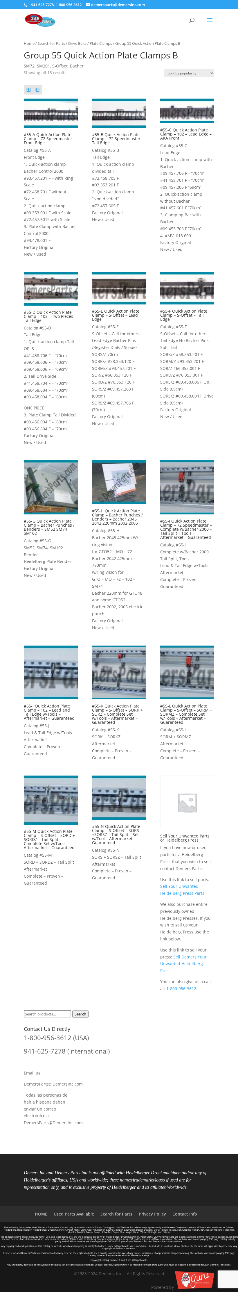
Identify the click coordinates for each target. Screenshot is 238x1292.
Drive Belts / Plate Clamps (90, 43)
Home (29, 43)
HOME (41, 1214)
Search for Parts (51, 43)
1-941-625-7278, (42, 4)
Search (80, 1014)
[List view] (37, 89)
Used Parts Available (74, 1214)
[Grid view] (28, 89)
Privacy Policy (152, 1214)
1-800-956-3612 (69, 4)
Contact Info (184, 1214)
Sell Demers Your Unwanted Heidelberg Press (183, 964)
